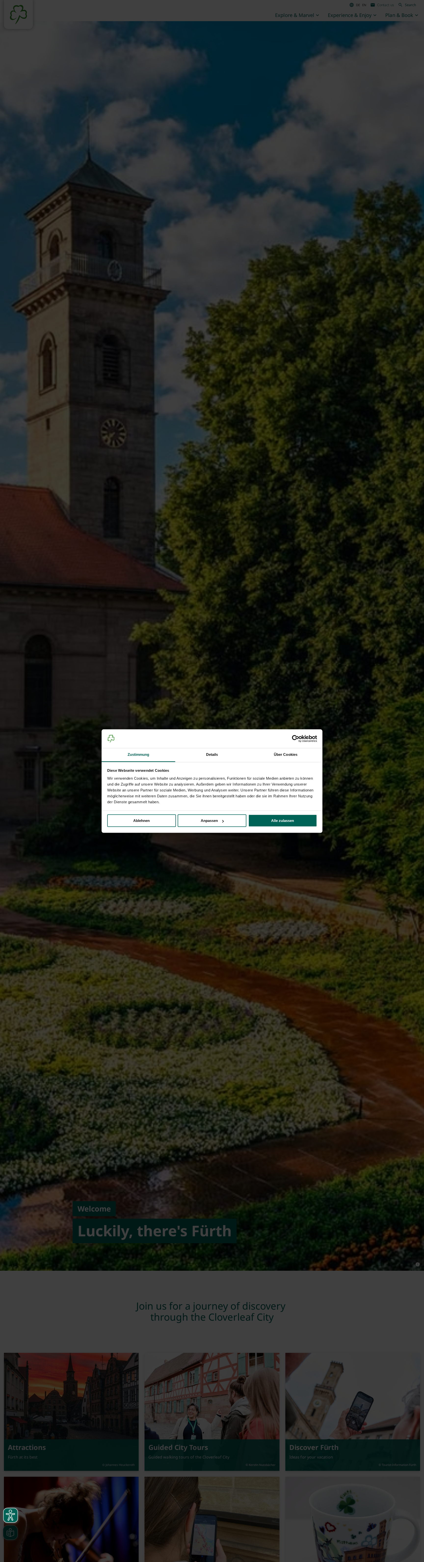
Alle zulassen (282, 821)
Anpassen (209, 821)
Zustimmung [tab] (138, 755)
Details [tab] (212, 755)
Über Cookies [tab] (285, 755)
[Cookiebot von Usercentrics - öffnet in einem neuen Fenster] (295, 738)
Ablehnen (141, 821)
